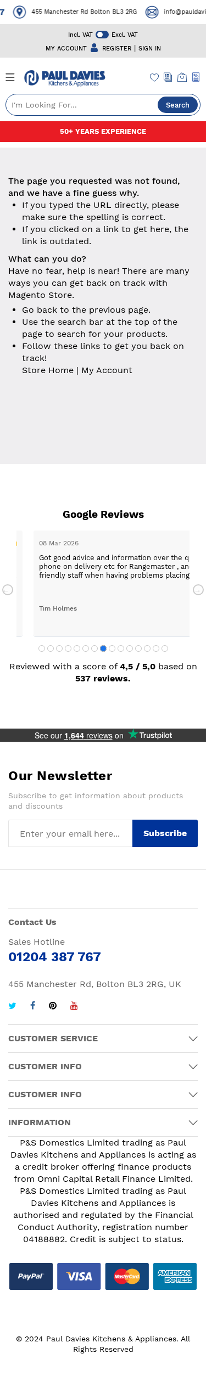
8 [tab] (103, 648)
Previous (7, 589)
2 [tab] (50, 648)
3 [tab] (59, 648)
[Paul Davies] (64, 78)
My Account (106, 370)
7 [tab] (94, 648)
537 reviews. (103, 678)
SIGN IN (149, 48)
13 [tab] (147, 648)
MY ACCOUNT (66, 48)
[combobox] (103, 105)
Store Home (48, 370)
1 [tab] (41, 648)
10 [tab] (121, 648)
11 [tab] (129, 648)
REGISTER (116, 48)
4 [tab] (68, 648)
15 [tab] (165, 648)
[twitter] (12, 1007)
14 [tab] (156, 648)
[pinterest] (53, 1007)
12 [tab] (138, 648)
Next (198, 589)
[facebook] (32, 1007)
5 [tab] (77, 648)
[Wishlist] (154, 78)
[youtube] (74, 1007)
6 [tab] (85, 648)
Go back (39, 309)
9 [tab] (112, 648)
